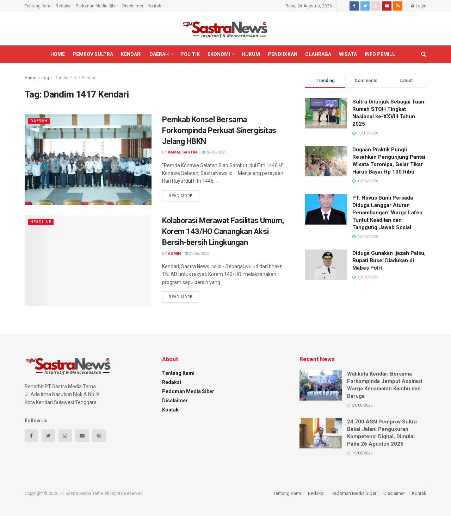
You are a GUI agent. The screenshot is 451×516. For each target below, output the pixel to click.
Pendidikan (282, 54)
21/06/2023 (198, 253)
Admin (174, 253)
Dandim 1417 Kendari (76, 77)
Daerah (159, 54)
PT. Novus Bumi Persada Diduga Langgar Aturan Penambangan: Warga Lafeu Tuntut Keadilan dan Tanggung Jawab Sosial (387, 213)
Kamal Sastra (183, 152)
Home (57, 54)
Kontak (154, 6)
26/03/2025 (215, 152)
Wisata (348, 54)
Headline (40, 222)
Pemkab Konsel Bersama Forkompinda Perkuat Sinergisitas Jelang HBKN (219, 130)
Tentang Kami (38, 6)
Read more (180, 196)
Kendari (131, 54)
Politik (190, 54)
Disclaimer (132, 6)
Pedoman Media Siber (97, 6)
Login (420, 6)
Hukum (251, 54)
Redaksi (64, 6)
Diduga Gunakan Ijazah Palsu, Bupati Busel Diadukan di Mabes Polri (389, 260)
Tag (45, 77)
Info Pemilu (380, 54)
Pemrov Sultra (93, 54)
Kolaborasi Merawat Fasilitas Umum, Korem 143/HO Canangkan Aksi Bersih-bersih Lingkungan (223, 231)
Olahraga (318, 54)
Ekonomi (219, 54)
